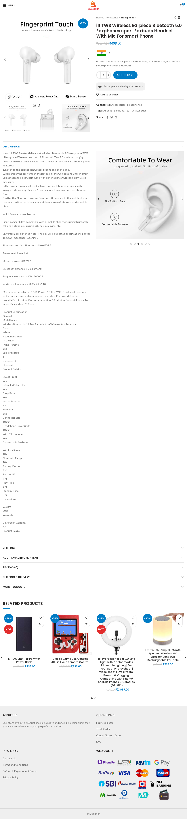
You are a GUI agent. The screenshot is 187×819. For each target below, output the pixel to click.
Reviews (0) (10, 567)
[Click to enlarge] (9, 97)
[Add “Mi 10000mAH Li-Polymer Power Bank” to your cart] (40, 624)
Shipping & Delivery (16, 577)
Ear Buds (119, 110)
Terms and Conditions (15, 764)
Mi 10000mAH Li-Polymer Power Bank (24, 660)
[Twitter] (111, 117)
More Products (14, 587)
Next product (182, 17)
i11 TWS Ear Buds (136, 110)
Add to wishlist (109, 94)
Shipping (9, 548)
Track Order (103, 728)
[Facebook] (107, 117)
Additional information (20, 558)
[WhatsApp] (116, 117)
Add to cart (125, 75)
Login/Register (104, 722)
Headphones (128, 17)
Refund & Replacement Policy (20, 771)
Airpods (107, 110)
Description (11, 146)
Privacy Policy (10, 777)
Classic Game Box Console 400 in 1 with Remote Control (70, 660)
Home (99, 17)
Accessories (112, 17)
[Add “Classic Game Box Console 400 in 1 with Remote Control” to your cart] (86, 624)
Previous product (175, 17)
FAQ (98, 741)
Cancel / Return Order (109, 735)
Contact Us (9, 758)
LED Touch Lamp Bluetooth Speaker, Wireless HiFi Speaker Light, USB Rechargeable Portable (163, 655)
